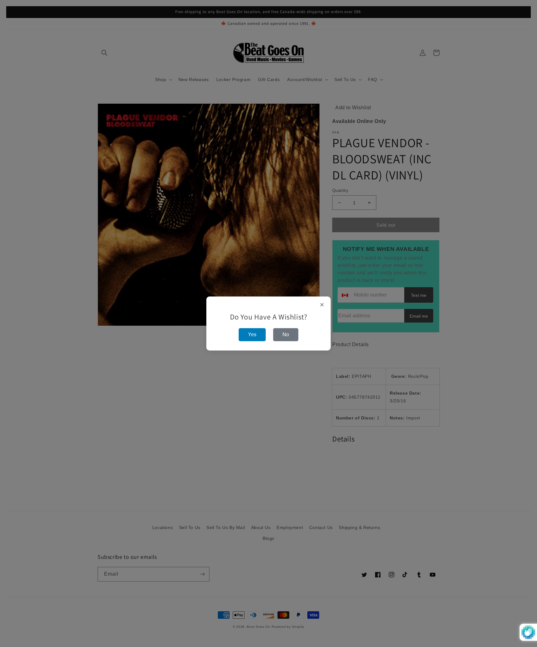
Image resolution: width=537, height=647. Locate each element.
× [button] (322, 305)
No (285, 334)
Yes (252, 334)
